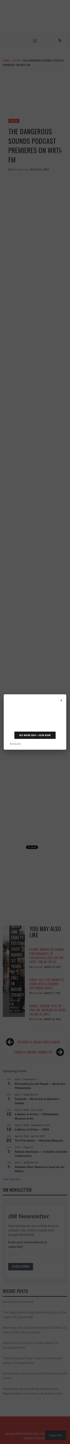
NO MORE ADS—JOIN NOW (35, 735)
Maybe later (15, 743)
